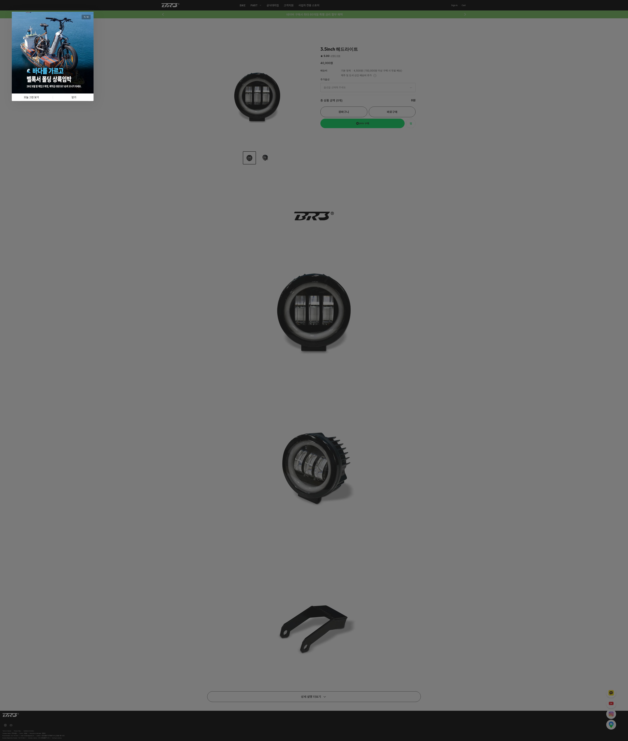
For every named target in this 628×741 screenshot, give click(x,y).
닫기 (74, 97)
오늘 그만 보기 (31, 97)
